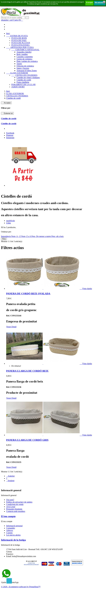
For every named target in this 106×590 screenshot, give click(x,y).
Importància (6, 236)
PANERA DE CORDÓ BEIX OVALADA (28, 293)
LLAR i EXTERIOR (17, 73)
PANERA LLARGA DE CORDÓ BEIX (27, 371)
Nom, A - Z (16, 236)
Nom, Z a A (26, 236)
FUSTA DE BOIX (19, 38)
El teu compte (8, 516)
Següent (10, 481)
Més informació (100, 2)
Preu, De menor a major (41, 236)
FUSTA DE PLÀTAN (20, 43)
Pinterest (9, 135)
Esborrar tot (7, 113)
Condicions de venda (14, 504)
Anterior (10, 476)
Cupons (9, 533)
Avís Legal (10, 507)
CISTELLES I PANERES (24, 75)
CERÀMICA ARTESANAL (25, 50)
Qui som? (10, 500)
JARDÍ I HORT (18, 87)
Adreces (9, 530)
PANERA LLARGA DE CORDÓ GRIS (27, 440)
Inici (8, 33)
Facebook (10, 133)
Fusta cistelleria (23, 82)
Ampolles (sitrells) (24, 52)
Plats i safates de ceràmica (27, 61)
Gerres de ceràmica (24, 59)
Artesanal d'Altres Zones (27, 70)
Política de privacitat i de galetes (19, 502)
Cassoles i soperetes (25, 57)
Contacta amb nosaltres (15, 511)
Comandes (10, 528)
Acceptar (6, 103)
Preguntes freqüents (14, 509)
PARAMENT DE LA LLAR (23, 84)
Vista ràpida (86, 288)
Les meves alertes (13, 535)
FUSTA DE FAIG (18, 40)
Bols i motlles (22, 54)
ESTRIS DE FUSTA (17, 36)
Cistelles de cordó (24, 80)
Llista (8, 223)
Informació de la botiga (13, 540)
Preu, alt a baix (57, 236)
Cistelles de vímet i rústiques (28, 77)
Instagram (10, 138)
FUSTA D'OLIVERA (20, 45)
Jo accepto (89, 2)
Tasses (19, 64)
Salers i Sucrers (23, 68)
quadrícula (10, 221)
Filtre (4, 239)
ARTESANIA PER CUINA (20, 47)
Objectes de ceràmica (25, 66)
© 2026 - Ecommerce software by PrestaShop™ (20, 587)
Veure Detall (11, 327)
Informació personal (14, 526)
